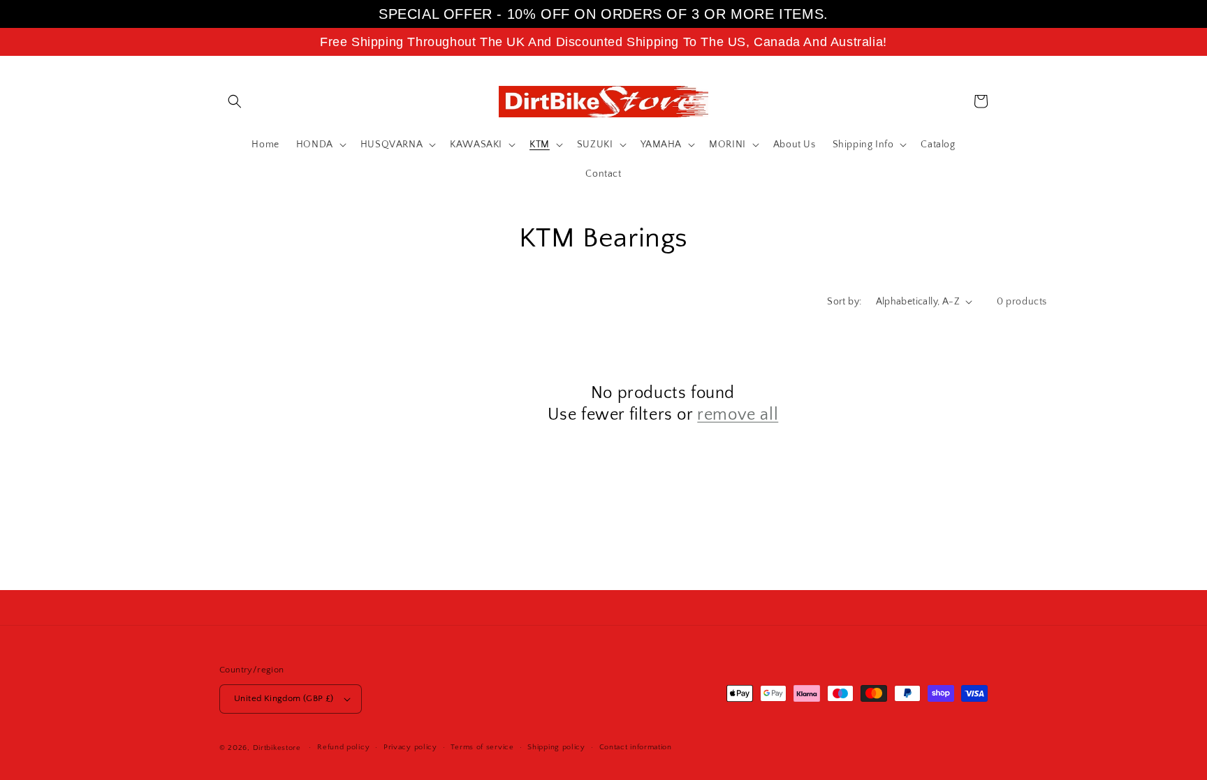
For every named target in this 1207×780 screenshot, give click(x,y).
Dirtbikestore (277, 748)
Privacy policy (410, 747)
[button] (234, 101)
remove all (737, 415)
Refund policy (343, 747)
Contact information (635, 747)
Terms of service (482, 747)
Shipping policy (556, 747)
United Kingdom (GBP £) (284, 698)
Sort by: (844, 301)
